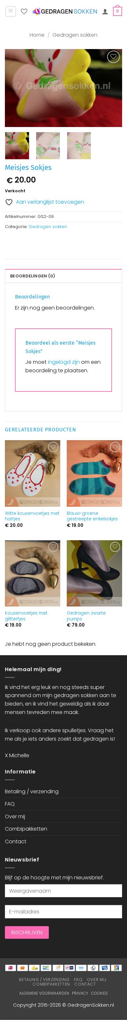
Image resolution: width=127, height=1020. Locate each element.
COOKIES (99, 993)
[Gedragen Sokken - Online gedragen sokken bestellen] (64, 11)
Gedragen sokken (74, 35)
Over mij (15, 816)
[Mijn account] (105, 11)
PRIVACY (80, 993)
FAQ (10, 804)
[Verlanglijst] (24, 11)
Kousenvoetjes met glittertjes (26, 616)
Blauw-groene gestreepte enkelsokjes (92, 516)
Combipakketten (26, 829)
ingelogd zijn (64, 362)
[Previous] (15, 88)
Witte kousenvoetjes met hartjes (32, 516)
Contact (15, 841)
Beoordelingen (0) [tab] (32, 276)
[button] (11, 11)
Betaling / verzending (32, 791)
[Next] (112, 88)
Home (37, 35)
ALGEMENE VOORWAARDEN (44, 993)
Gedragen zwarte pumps (86, 616)
